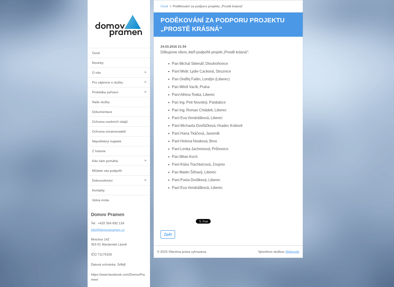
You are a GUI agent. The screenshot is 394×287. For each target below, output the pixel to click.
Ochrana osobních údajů (110, 121)
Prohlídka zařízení (105, 92)
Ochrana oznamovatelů (109, 131)
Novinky (98, 63)
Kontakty (98, 190)
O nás (96, 72)
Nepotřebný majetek (106, 141)
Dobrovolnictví (102, 180)
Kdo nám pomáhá (105, 161)
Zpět (168, 234)
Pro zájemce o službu (107, 82)
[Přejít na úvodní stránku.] (119, 21)
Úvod (96, 53)
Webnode (292, 251)
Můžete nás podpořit (107, 170)
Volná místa (100, 200)
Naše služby (101, 102)
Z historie (99, 151)
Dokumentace (102, 112)
